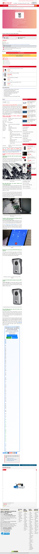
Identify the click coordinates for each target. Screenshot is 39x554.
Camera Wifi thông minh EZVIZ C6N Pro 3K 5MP (15, 68)
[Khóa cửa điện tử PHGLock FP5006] (5, 75)
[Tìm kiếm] (9, 6)
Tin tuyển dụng (20, 521)
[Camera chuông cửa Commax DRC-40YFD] (19, 15)
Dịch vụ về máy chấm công (27, 184)
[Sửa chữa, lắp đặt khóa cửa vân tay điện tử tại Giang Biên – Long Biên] (25, 121)
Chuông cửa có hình (17, 44)
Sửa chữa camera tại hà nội (31, 529)
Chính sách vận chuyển (25, 520)
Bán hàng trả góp (20, 516)
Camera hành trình (26, 141)
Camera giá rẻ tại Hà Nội (31, 525)
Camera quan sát (26, 127)
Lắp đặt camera (31, 545)
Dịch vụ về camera (26, 183)
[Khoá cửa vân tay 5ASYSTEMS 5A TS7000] (25, 148)
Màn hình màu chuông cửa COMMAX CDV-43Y (11, 465)
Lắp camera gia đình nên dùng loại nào (31, 536)
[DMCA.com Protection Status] (15, 551)
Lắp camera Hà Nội (31, 519)
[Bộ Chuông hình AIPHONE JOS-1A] (19, 485)
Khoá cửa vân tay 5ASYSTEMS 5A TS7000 (31, 146)
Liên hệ (35, 0)
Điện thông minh (25, 136)
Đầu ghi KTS (25, 130)
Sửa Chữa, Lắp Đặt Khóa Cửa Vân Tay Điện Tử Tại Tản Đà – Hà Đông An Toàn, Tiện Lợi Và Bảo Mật (31, 115)
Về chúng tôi (15, 3)
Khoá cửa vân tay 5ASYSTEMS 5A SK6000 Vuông (31, 152)
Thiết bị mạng (25, 138)
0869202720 (34, 3)
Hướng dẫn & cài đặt (26, 181)
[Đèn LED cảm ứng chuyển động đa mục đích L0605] (25, 170)
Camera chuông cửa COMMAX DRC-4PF (28, 465)
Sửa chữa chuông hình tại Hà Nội (31, 541)
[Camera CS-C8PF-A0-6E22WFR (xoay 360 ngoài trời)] (25, 159)
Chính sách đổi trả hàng (25, 523)
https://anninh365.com (7, 530)
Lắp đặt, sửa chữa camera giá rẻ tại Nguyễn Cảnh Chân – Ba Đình (31, 102)
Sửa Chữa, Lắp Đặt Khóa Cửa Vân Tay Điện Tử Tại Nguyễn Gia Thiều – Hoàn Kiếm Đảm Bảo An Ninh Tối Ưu (31, 111)
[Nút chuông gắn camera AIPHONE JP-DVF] (5, 84)
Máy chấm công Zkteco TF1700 (31, 163)
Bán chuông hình (31, 513)
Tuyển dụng (20, 3)
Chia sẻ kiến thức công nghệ (36, 515)
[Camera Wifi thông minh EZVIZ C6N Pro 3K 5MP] (5, 70)
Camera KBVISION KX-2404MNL (12, 77)
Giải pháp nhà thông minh (36, 521)
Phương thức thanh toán (20, 518)
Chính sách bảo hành (7, 61)
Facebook (5, 444)
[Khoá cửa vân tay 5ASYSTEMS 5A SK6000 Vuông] (25, 154)
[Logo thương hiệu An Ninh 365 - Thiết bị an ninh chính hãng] (7, 3)
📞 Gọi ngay (9, 337)
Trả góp (28, 3)
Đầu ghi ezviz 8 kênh (31, 522)
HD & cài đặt (24, 3)
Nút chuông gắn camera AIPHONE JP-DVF (14, 82)
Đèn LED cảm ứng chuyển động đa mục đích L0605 (31, 169)
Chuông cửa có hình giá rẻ (31, 516)
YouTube (5, 449)
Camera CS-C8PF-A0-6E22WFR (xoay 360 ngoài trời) (31, 158)
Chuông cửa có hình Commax (25, 44)
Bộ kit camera (25, 128)
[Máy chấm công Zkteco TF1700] (25, 165)
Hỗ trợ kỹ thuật (25, 529)
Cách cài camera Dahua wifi (31, 532)
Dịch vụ (20, 514)
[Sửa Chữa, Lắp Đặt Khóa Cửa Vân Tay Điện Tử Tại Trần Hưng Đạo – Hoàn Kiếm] (25, 107)
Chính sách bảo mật (6, 60)
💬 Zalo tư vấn (15, 337)
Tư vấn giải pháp (36, 513)
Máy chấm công (25, 135)
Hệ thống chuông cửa (9, 44)
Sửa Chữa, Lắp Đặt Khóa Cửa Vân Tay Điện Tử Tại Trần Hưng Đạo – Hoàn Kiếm (31, 106)
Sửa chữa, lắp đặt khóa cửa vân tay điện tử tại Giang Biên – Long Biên (31, 120)
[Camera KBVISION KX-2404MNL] (5, 79)
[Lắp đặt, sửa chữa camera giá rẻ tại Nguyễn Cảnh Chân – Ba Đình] (25, 103)
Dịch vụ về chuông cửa (36, 530)
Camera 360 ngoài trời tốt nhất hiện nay (31, 548)
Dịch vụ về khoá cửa (26, 186)
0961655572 (34, 2)
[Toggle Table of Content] (8, 102)
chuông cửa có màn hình (11, 327)
